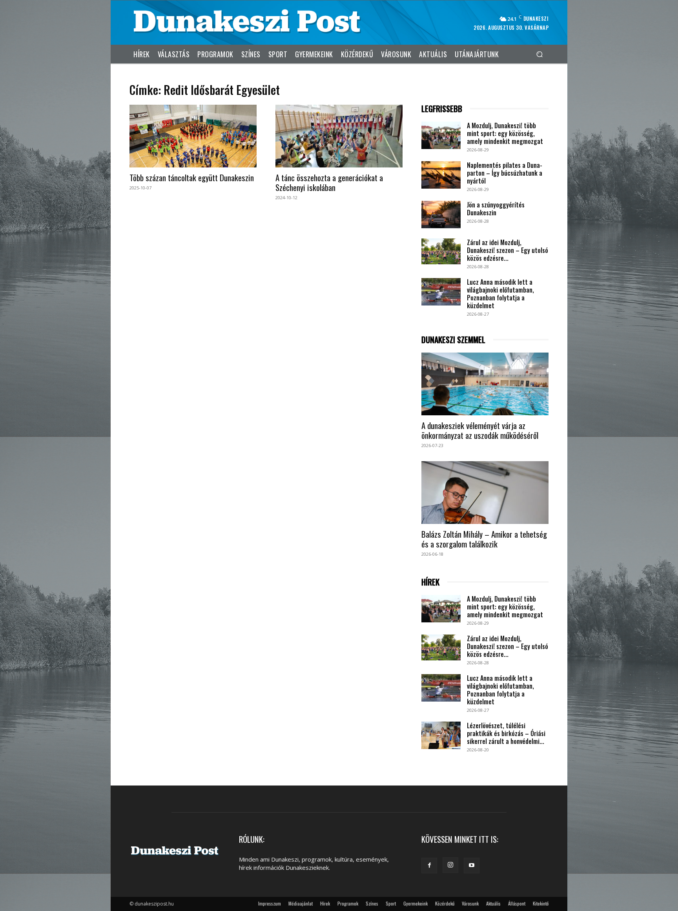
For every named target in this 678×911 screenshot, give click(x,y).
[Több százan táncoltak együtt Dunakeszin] (193, 136)
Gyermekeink (415, 903)
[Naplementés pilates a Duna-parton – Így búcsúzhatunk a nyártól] (441, 175)
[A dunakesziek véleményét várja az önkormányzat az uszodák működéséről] (485, 384)
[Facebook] (429, 865)
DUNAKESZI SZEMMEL (453, 339)
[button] (539, 54)
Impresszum (269, 903)
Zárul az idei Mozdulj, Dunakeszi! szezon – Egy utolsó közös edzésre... (507, 250)
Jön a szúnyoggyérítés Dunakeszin (496, 208)
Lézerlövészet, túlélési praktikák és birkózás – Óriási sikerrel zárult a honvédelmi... (506, 733)
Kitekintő (541, 903)
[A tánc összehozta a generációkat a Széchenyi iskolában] (339, 136)
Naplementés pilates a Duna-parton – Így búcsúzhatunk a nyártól (504, 172)
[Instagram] (450, 865)
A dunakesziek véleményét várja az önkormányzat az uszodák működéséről (479, 430)
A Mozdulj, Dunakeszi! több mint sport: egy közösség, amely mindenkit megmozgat (505, 133)
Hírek (325, 903)
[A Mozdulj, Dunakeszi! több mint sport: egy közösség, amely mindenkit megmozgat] (441, 135)
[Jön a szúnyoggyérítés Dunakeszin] (441, 214)
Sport (391, 903)
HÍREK (430, 582)
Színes (372, 903)
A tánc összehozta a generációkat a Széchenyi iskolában (329, 182)
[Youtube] (471, 865)
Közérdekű (444, 903)
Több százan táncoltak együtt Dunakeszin (191, 177)
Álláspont (516, 903)
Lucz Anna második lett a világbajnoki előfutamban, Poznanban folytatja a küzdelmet (500, 293)
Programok (347, 903)
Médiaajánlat (300, 903)
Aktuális (493, 903)
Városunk (470, 903)
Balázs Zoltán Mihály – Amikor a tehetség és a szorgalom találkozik (484, 539)
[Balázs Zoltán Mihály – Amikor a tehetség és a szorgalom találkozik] (485, 492)
